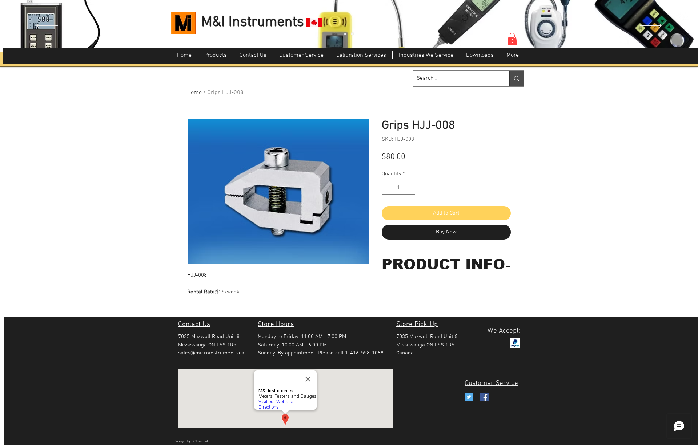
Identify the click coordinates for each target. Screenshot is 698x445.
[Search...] (516, 78)
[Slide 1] (345, 34)
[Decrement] (388, 188)
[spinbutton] (399, 188)
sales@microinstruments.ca (211, 353)
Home (194, 92)
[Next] (651, 26)
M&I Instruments (252, 22)
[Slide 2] (352, 34)
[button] (512, 39)
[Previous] (47, 26)
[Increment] (409, 188)
